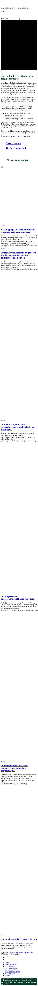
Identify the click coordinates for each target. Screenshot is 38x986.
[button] (13, 143)
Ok (7, 984)
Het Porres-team (10, 973)
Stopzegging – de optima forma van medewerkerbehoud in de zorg (18, 230)
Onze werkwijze (10, 966)
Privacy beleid (29, 952)
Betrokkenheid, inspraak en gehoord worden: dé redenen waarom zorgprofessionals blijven (18, 255)
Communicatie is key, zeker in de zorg (19, 939)
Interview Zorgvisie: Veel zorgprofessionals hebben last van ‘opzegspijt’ (17, 427)
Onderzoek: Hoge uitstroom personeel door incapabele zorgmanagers (14, 768)
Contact (7, 975)
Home (7, 962)
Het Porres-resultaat (11, 968)
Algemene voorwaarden (17, 952)
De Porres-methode (11, 964)
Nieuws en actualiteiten (12, 972)
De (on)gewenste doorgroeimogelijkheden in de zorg (17, 597)
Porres (3, 106)
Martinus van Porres (11, 970)
